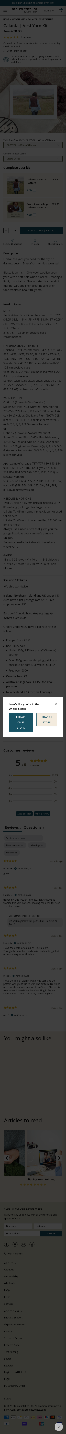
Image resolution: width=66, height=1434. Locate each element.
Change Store (47, 719)
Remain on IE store (21, 722)
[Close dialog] (56, 703)
